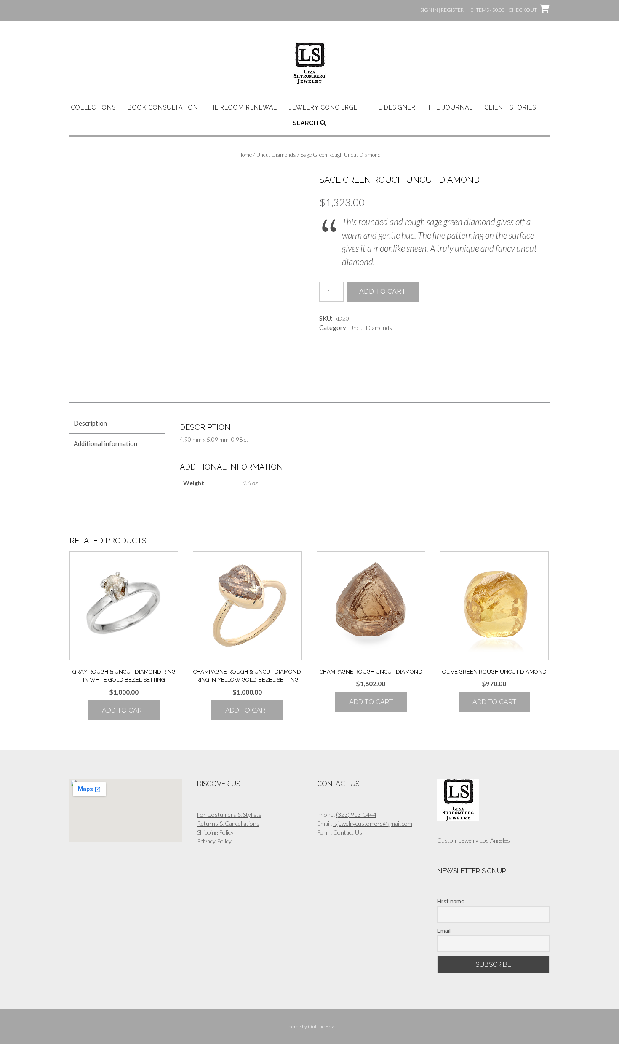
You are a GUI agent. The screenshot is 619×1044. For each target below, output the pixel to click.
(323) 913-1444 (356, 814)
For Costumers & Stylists (229, 814)
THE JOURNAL (450, 107)
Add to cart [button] (124, 710)
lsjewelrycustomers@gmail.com (372, 823)
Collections (93, 107)
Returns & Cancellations (228, 823)
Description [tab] (90, 423)
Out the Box (321, 1026)
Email (444, 930)
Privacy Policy (214, 841)
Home (245, 154)
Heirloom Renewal (243, 107)
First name (450, 900)
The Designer (392, 107)
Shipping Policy (215, 832)
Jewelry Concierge (323, 107)
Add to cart (382, 291)
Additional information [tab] (105, 443)
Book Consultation (163, 107)
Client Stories (510, 107)
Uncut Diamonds (276, 154)
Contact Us (347, 832)
